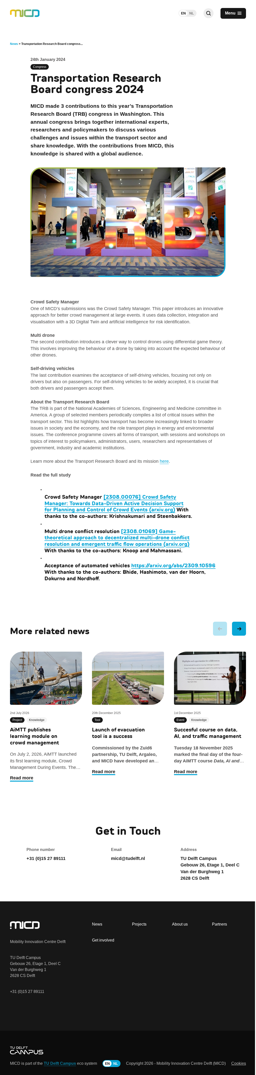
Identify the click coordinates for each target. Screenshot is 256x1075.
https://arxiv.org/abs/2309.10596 (173, 565)
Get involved (103, 940)
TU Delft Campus (60, 1063)
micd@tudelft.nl (128, 858)
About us (180, 924)
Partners (219, 924)
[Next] (239, 629)
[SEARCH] (209, 13)
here (164, 461)
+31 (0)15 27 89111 (27, 991)
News (97, 924)
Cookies (238, 1063)
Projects (139, 924)
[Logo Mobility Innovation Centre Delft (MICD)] (25, 13)
